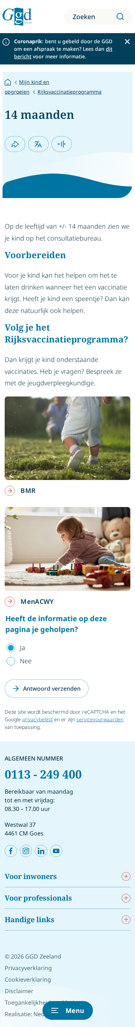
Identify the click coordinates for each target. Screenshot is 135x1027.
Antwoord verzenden (52, 688)
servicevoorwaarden (99, 719)
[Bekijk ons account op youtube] (56, 851)
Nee (26, 660)
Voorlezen (61, 144)
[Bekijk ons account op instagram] (26, 851)
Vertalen (38, 144)
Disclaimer (19, 991)
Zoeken (84, 16)
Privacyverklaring (28, 968)
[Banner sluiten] (127, 41)
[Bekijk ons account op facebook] (11, 851)
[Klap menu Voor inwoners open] (126, 876)
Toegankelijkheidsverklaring (43, 1002)
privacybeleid (37, 719)
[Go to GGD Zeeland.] (8, 81)
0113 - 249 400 (43, 774)
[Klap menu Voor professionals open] (126, 898)
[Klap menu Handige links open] (126, 919)
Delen (15, 144)
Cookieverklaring (28, 979)
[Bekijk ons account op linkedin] (41, 851)
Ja (22, 647)
